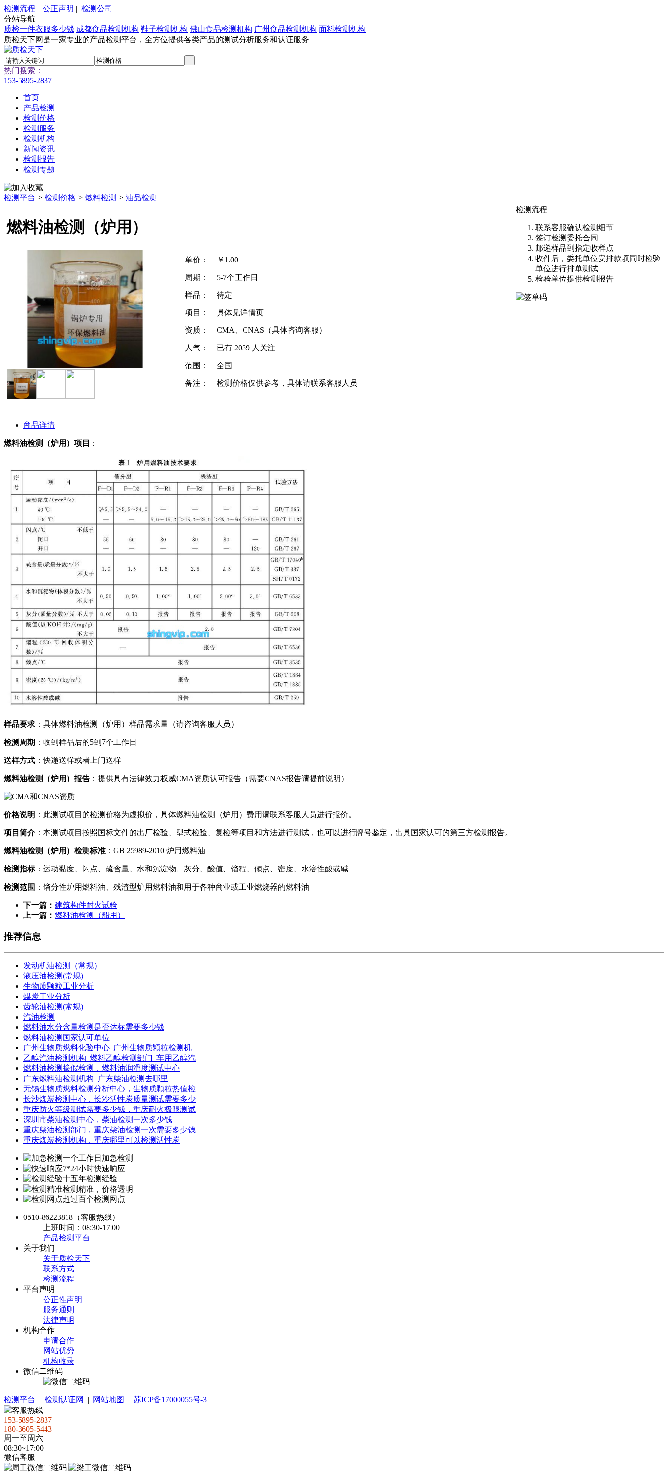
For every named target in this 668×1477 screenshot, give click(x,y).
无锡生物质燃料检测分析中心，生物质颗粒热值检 (109, 1089)
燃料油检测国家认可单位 (66, 1037)
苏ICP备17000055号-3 (170, 1399)
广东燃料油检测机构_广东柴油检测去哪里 (95, 1078)
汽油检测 (39, 1017)
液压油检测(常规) (53, 976)
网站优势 (58, 1351)
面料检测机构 (342, 29)
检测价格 (60, 198)
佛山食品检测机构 (221, 29)
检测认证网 (64, 1399)
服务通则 (58, 1309)
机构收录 (58, 1361)
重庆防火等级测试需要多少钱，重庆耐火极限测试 (109, 1109)
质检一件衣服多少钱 (39, 29)
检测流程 (19, 8)
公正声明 (58, 8)
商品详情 (39, 425)
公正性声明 (62, 1299)
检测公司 (96, 8)
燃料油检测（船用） (90, 915)
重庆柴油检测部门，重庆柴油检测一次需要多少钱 (109, 1130)
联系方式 (58, 1268)
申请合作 (58, 1340)
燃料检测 (100, 198)
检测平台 (19, 198)
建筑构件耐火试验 (86, 905)
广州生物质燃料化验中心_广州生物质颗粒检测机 (107, 1047)
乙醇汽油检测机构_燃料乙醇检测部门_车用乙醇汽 (109, 1058)
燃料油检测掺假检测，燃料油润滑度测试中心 (101, 1068)
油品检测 (141, 198)
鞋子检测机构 (164, 29)
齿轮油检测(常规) (53, 1006)
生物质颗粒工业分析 (58, 986)
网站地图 (108, 1399)
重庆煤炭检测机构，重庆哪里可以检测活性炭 (101, 1140)
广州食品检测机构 (285, 29)
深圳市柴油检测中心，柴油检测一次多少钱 (97, 1119)
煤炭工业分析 (46, 996)
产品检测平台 (66, 1238)
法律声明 (58, 1320)
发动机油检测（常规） (62, 965)
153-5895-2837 (28, 80)
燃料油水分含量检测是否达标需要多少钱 (93, 1027)
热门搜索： (23, 70)
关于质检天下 (66, 1258)
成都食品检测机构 (107, 29)
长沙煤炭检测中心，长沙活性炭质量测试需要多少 (109, 1099)
